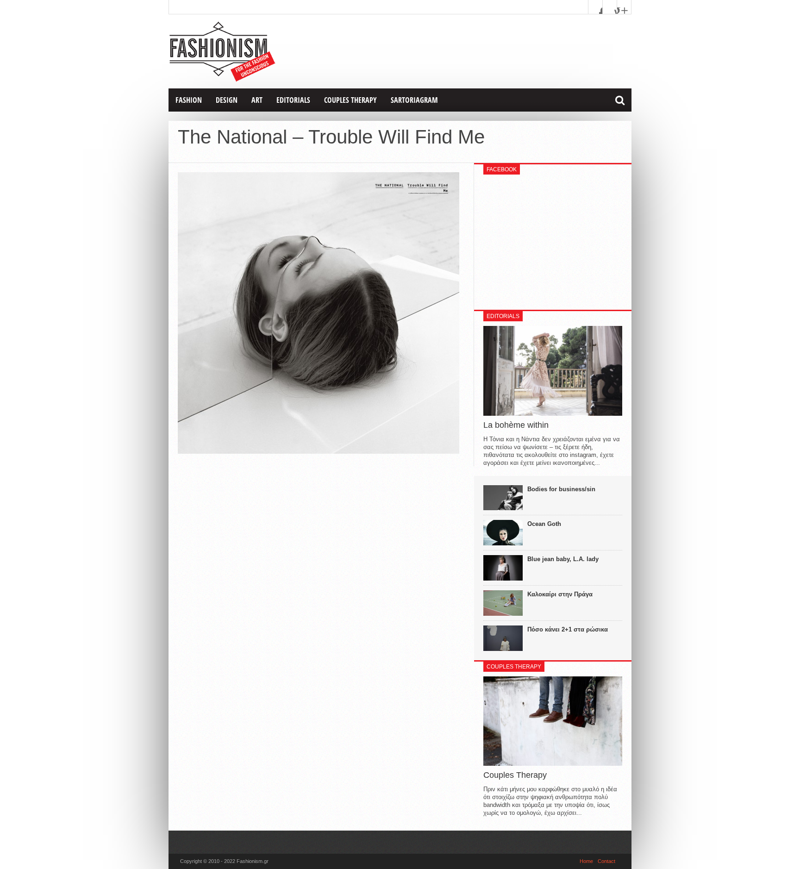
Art (256, 100)
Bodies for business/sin (561, 489)
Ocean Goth (544, 523)
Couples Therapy (350, 100)
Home (586, 861)
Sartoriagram (414, 100)
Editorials (293, 100)
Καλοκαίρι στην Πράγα (560, 594)
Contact (606, 861)
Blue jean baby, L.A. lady (563, 559)
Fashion (188, 100)
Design (227, 100)
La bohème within (516, 425)
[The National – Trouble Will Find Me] (318, 451)
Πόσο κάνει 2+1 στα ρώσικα (567, 629)
